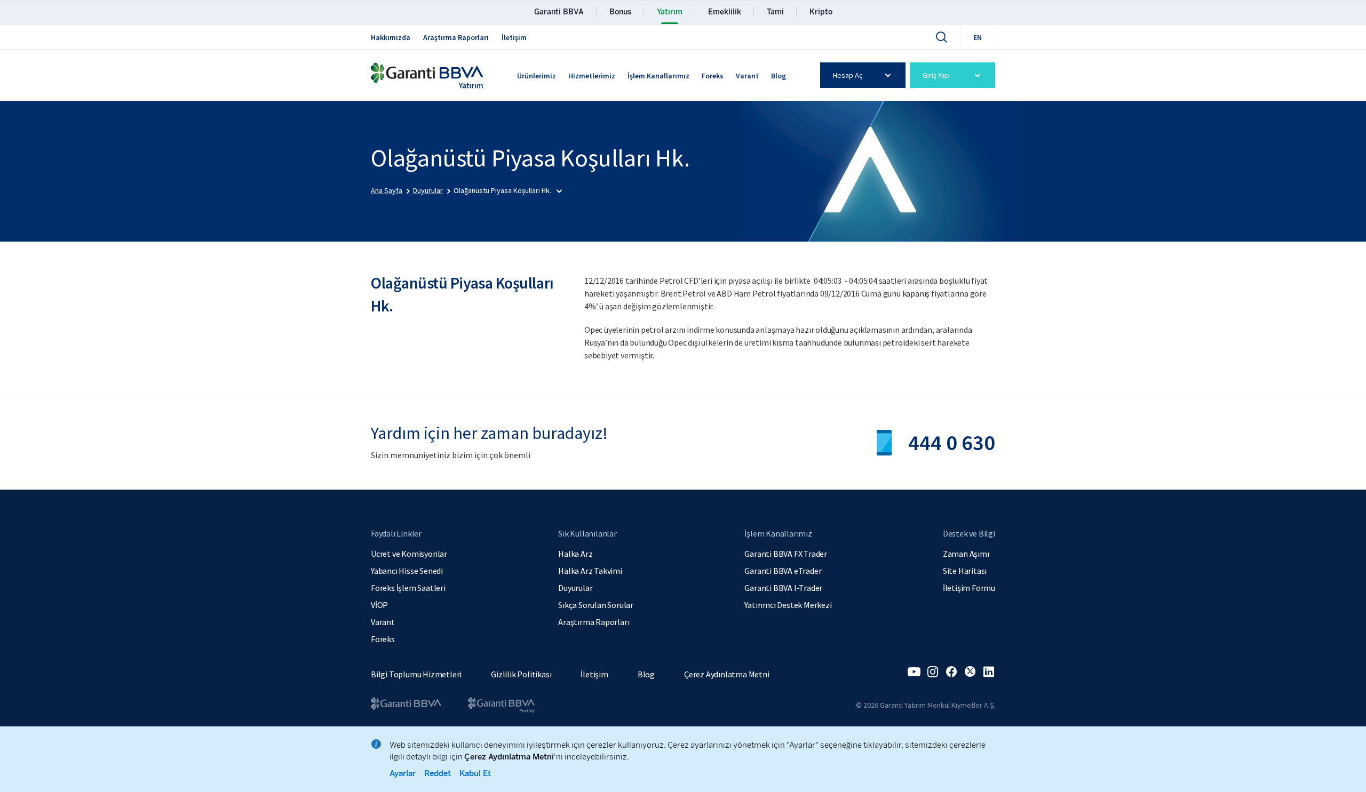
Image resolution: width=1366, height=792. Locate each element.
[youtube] (914, 672)
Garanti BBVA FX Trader (785, 553)
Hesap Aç (847, 75)
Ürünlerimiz (536, 76)
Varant (747, 76)
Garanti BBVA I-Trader (783, 587)
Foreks (713, 76)
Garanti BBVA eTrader (782, 570)
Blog (778, 76)
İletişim (514, 37)
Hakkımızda (390, 37)
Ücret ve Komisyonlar (409, 553)
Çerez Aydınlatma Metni (726, 674)
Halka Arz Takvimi (590, 570)
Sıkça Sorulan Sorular (595, 604)
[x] (970, 672)
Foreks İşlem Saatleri (408, 587)
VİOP (379, 604)
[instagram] (932, 672)
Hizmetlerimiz (591, 76)
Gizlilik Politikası (521, 674)
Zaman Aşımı (966, 553)
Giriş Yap (936, 75)
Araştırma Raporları (456, 37)
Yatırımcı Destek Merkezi (787, 604)
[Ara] (941, 37)
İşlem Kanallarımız (658, 76)
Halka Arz (575, 553)
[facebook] (951, 672)
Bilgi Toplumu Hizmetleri (416, 674)
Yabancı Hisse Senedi (407, 570)
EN (977, 37)
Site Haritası (965, 570)
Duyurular (575, 587)
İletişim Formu (969, 587)
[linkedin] (988, 672)
